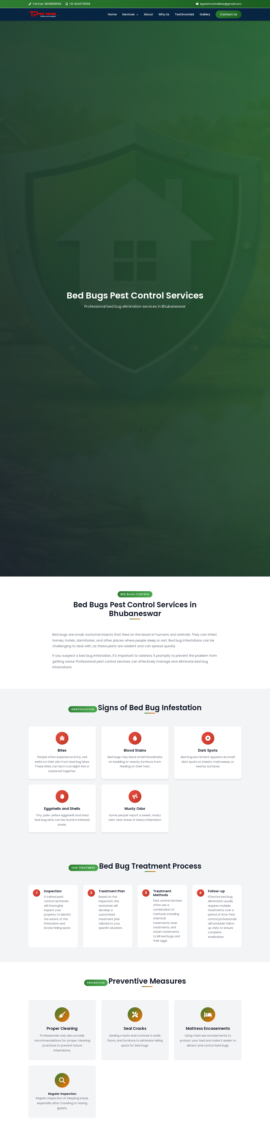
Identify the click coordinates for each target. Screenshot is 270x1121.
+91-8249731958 (79, 4)
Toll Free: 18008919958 (47, 4)
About (148, 14)
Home (112, 14)
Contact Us (228, 14)
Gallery (205, 14)
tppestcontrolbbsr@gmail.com (221, 4)
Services (128, 14)
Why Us (164, 14)
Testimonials (184, 14)
